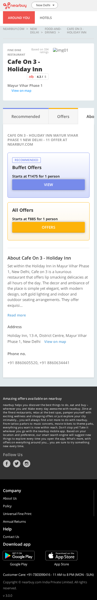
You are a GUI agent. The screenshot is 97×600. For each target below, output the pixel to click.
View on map (21, 90)
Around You (19, 17)
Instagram (26, 463)
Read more (16, 315)
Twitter (16, 463)
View (48, 184)
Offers (48, 227)
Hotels (46, 17)
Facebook (6, 463)
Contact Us (11, 536)
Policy (7, 506)
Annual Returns (14, 521)
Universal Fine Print (17, 513)
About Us (10, 498)
